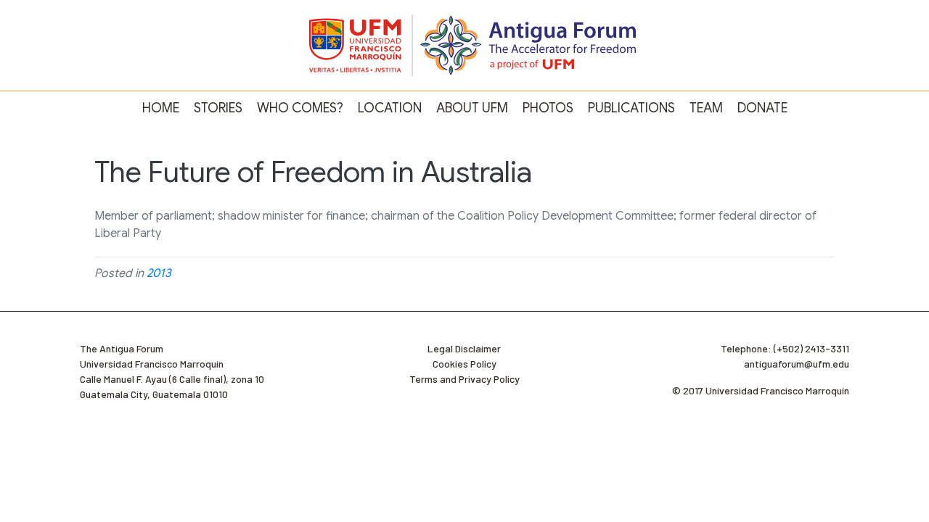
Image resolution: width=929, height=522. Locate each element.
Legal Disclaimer (464, 348)
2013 (159, 273)
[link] (161, 108)
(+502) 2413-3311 (811, 348)
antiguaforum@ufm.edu (796, 363)
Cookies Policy (464, 363)
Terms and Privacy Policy (464, 379)
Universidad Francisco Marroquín (152, 363)
